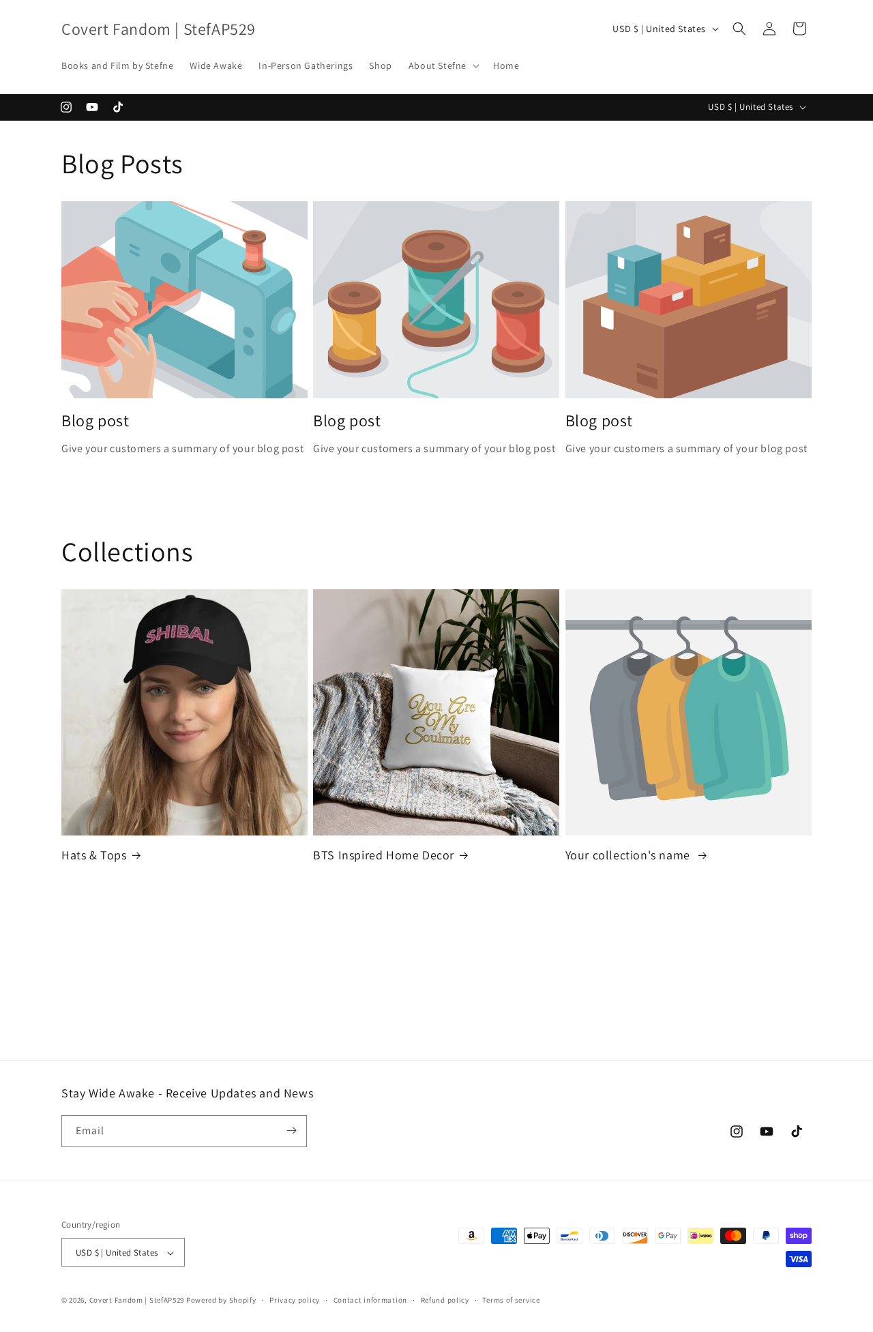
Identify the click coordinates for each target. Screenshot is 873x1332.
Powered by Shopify (221, 1300)
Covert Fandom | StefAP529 (137, 1300)
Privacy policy (294, 1300)
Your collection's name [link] (629, 855)
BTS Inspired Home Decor (383, 855)
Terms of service (510, 1300)
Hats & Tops (94, 855)
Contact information (370, 1300)
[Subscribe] (291, 1130)
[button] (442, 65)
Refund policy (445, 1300)
